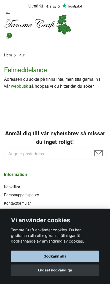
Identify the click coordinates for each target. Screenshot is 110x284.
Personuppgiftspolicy (21, 205)
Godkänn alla (55, 256)
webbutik (19, 96)
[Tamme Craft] (55, 30)
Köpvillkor (12, 196)
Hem (8, 64)
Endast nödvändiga (55, 270)
